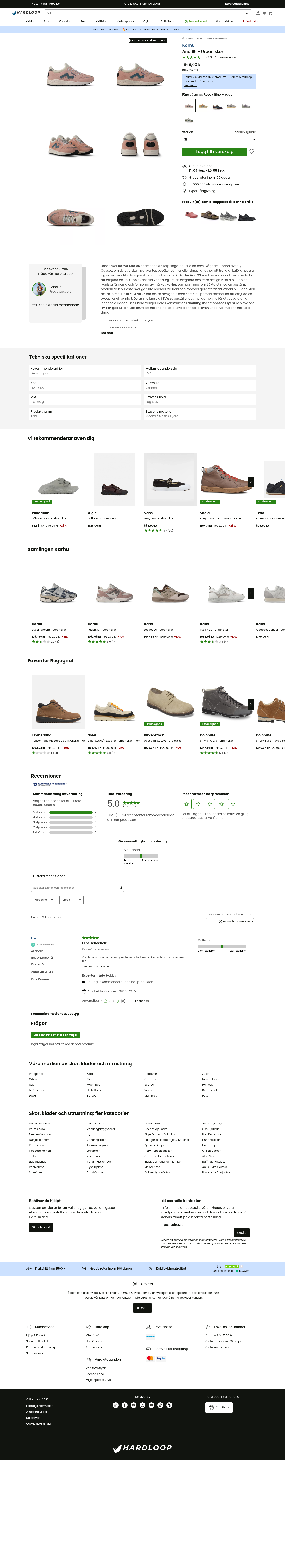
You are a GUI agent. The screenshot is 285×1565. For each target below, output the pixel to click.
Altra (90, 1074)
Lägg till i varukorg (215, 152)
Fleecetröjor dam (40, 1134)
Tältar (33, 1156)
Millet (90, 1079)
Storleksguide (245, 132)
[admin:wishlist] (251, 152)
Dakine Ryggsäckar (157, 1172)
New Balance (211, 1079)
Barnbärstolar (96, 1172)
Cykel (147, 21)
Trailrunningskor (97, 1145)
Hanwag (207, 1085)
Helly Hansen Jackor (158, 1151)
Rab (31, 1085)
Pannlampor (37, 1167)
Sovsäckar (36, 1172)
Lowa (32, 1095)
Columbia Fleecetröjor (159, 1156)
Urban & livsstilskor (216, 39)
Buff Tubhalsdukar (214, 1161)
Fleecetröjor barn (155, 1129)
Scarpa (149, 1085)
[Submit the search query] (247, 14)
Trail (83, 21)
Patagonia (36, 1074)
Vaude (148, 1090)
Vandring (65, 21)
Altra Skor (208, 1156)
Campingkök (95, 1123)
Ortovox (34, 1079)
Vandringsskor (96, 1140)
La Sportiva (36, 1090)
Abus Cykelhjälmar (214, 1167)
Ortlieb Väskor (211, 1151)
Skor (47, 21)
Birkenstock (210, 1090)
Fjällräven (150, 1074)
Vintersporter (125, 21)
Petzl (205, 1095)
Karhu (188, 45)
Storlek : (188, 132)
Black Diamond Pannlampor (163, 1161)
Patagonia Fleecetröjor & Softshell (166, 1140)
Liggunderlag (37, 1161)
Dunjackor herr (39, 1140)
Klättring (101, 21)
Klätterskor (94, 1156)
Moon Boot (94, 1085)
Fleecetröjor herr (40, 1151)
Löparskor (93, 1151)
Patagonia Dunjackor (216, 1172)
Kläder (30, 21)
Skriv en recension (226, 57)
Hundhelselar (211, 1140)
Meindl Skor (152, 1167)
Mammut (150, 1095)
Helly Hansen (95, 1090)
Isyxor (90, 1134)
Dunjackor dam (39, 1123)
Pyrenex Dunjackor (156, 1145)
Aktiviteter (167, 21)
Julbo (205, 1074)
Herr (190, 39)
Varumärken (224, 21)
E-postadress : (172, 1224)
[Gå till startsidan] (185, 38)
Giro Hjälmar (210, 1129)
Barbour (92, 1095)
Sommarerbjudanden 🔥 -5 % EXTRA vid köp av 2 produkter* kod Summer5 (142, 29)
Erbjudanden (250, 21)
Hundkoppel (210, 1145)
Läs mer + (190, 85)
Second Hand (198, 21)
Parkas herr (36, 1145)
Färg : (207, 94)
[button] (71, 71)
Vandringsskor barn (100, 1161)
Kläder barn (152, 1123)
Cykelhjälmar (95, 1167)
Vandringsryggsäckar (101, 1129)
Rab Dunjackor (212, 1134)
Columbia (150, 1079)
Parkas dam (37, 1129)
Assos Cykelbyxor (213, 1123)
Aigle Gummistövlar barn (160, 1134)
